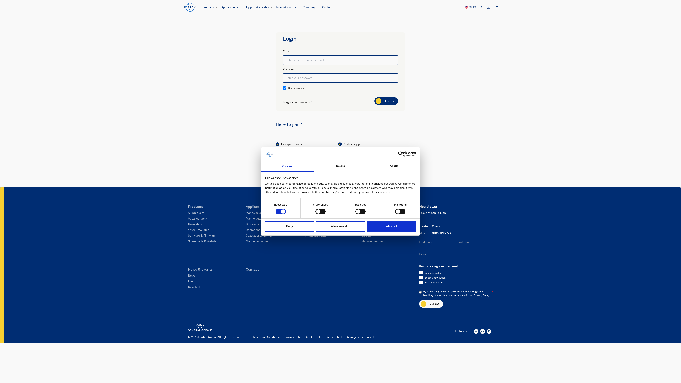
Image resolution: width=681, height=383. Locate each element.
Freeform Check (429, 226)
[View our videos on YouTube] (482, 331)
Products (208, 7)
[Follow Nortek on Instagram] (489, 331)
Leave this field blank (433, 213)
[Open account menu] (490, 7)
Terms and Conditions (267, 337)
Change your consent (360, 337)
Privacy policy (293, 337)
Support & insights (257, 7)
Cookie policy (315, 337)
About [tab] (394, 165)
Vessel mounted (434, 282)
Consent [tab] (287, 166)
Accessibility (335, 337)
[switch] (320, 211)
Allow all (391, 226)
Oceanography (433, 273)
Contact (327, 7)
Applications (229, 7)
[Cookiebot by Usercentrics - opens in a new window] (400, 154)
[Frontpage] (189, 7)
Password (289, 69)
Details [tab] (340, 165)
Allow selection (340, 226)
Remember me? (297, 88)
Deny (289, 226)
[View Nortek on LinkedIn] (476, 331)
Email (286, 51)
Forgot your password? (298, 102)
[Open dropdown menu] (215, 7)
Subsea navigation (435, 278)
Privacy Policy (481, 295)
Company (309, 7)
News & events (286, 7)
